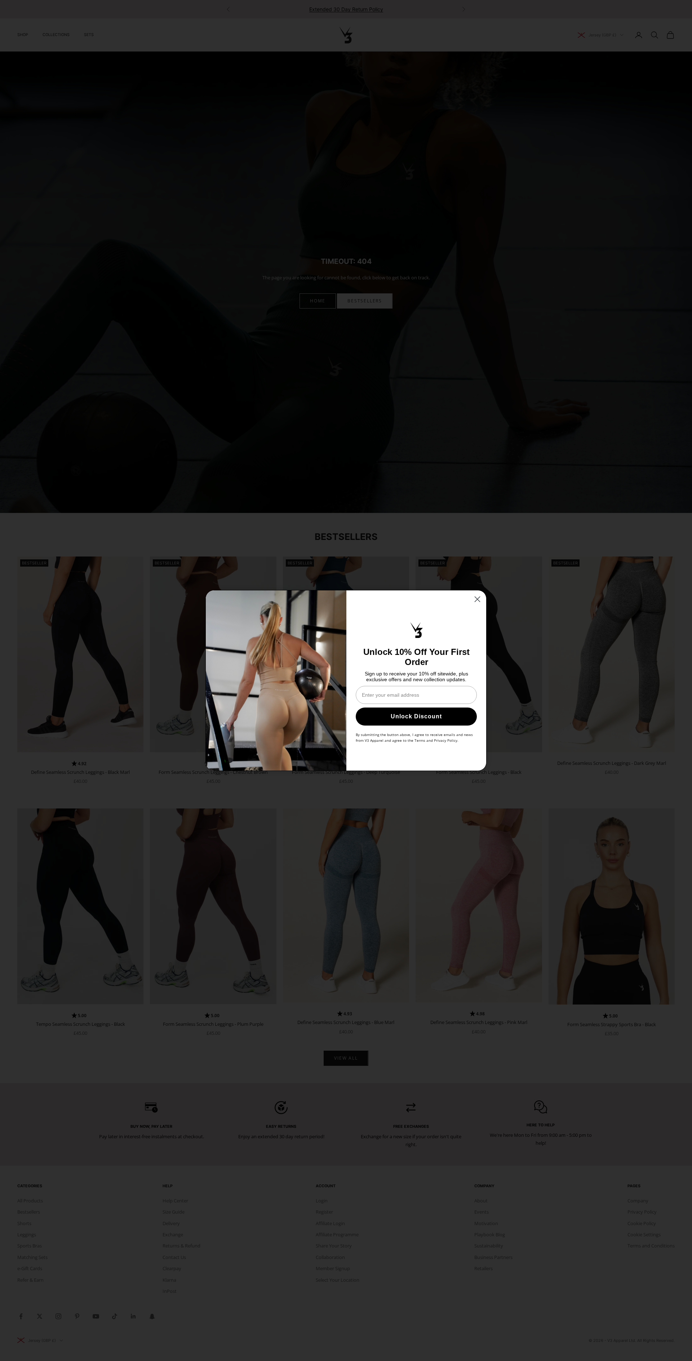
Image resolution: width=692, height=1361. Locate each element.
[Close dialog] (477, 599)
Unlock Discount (416, 716)
